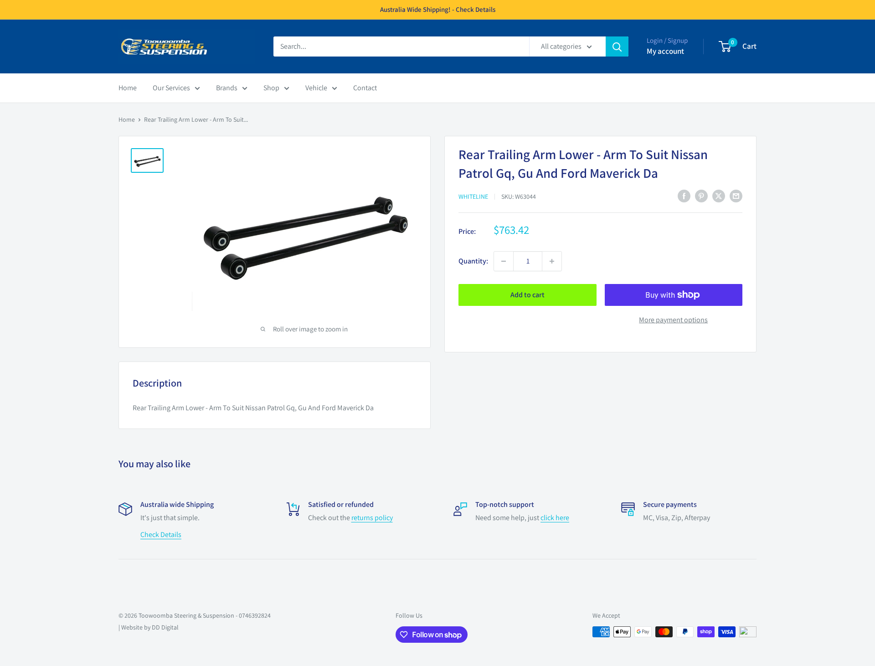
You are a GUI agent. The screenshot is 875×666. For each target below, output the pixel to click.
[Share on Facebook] (684, 195)
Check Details (160, 534)
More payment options (673, 320)
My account (665, 51)
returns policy (372, 517)
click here (554, 517)
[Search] (617, 46)
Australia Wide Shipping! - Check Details (437, 9)
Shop (271, 88)
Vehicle (316, 88)
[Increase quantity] (551, 261)
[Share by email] (736, 195)
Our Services (171, 88)
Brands (226, 88)
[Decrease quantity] (503, 261)
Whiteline (473, 196)
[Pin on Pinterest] (701, 195)
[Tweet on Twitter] (718, 195)
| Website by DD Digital (148, 627)
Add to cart (527, 294)
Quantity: (473, 261)
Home (127, 88)
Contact (365, 88)
